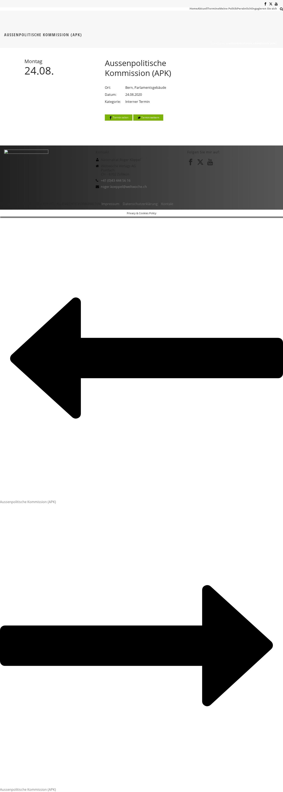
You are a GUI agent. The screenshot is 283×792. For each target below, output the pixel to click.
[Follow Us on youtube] (210, 162)
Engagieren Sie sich (264, 8)
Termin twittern (150, 117)
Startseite (218, 43)
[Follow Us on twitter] (200, 162)
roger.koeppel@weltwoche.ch (124, 187)
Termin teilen (120, 117)
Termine (213, 8)
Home (194, 8)
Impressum (110, 204)
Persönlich (244, 8)
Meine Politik (228, 8)
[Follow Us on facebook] (190, 162)
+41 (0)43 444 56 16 (116, 180)
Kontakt (167, 204)
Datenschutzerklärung (140, 204)
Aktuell (203, 8)
